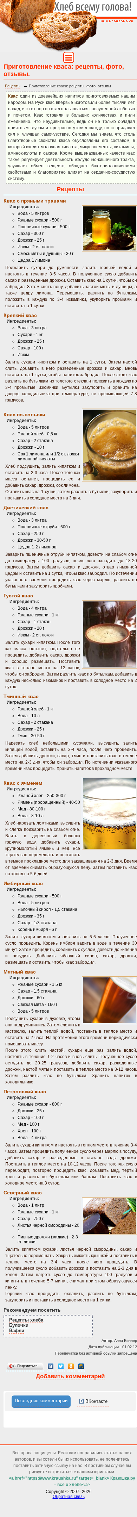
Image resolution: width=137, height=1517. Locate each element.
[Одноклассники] (71, 1366)
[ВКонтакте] (50, 1366)
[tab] (41, 1401)
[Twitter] (61, 1366)
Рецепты (12, 86)
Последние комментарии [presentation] (41, 1400)
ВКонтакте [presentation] (95, 1401)
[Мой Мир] (81, 1366)
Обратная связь (69, 1496)
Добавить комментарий (70, 1376)
